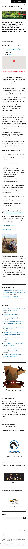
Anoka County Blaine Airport (14, 49)
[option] (14, 15)
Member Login (21, 1)
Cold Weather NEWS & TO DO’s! (11, 314)
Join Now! (14, 1)
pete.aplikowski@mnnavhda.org (14, 212)
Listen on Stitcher (6, 229)
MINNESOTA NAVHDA (10, 6)
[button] (14, 61)
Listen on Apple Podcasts (8, 225)
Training (11, 54)
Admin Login (15, 538)
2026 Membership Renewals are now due (14, 318)
